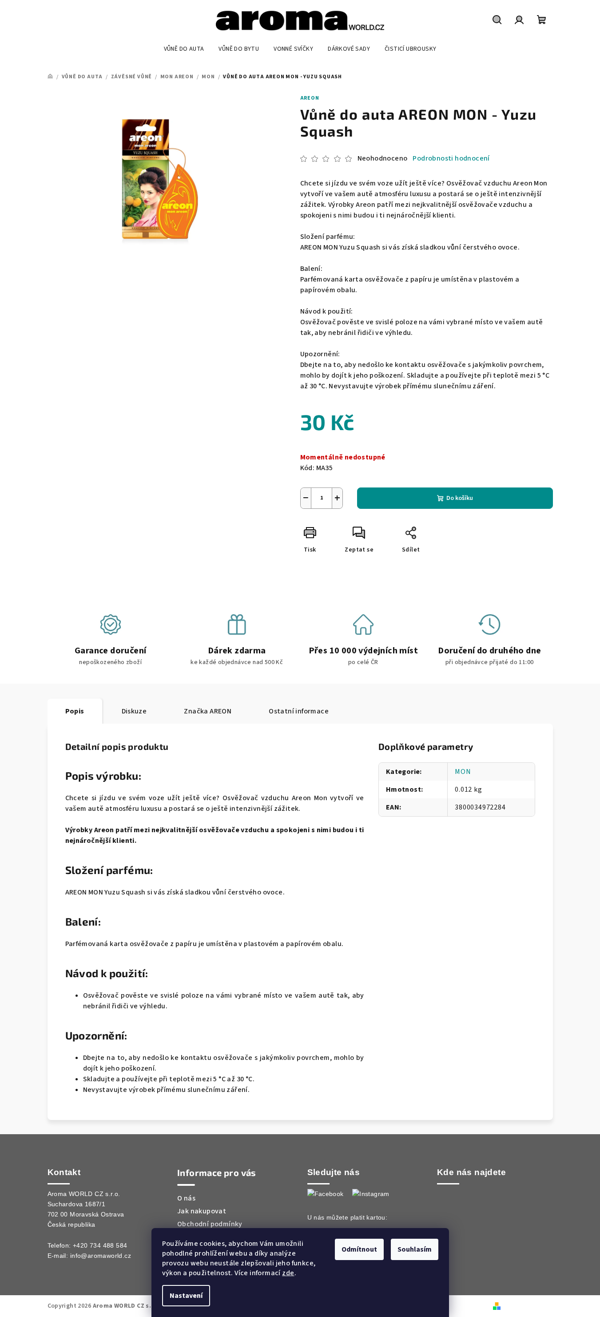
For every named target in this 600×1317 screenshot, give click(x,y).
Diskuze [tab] (134, 711)
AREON (309, 98)
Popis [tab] (74, 711)
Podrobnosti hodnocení (451, 158)
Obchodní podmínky (209, 1224)
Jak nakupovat (201, 1211)
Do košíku (459, 498)
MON (463, 772)
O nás (186, 1198)
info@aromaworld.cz (100, 1255)
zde (288, 1273)
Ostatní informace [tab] (299, 711)
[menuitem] (184, 49)
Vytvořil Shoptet (528, 1305)
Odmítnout (359, 1249)
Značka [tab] (207, 711)
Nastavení (186, 1296)
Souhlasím (414, 1249)
